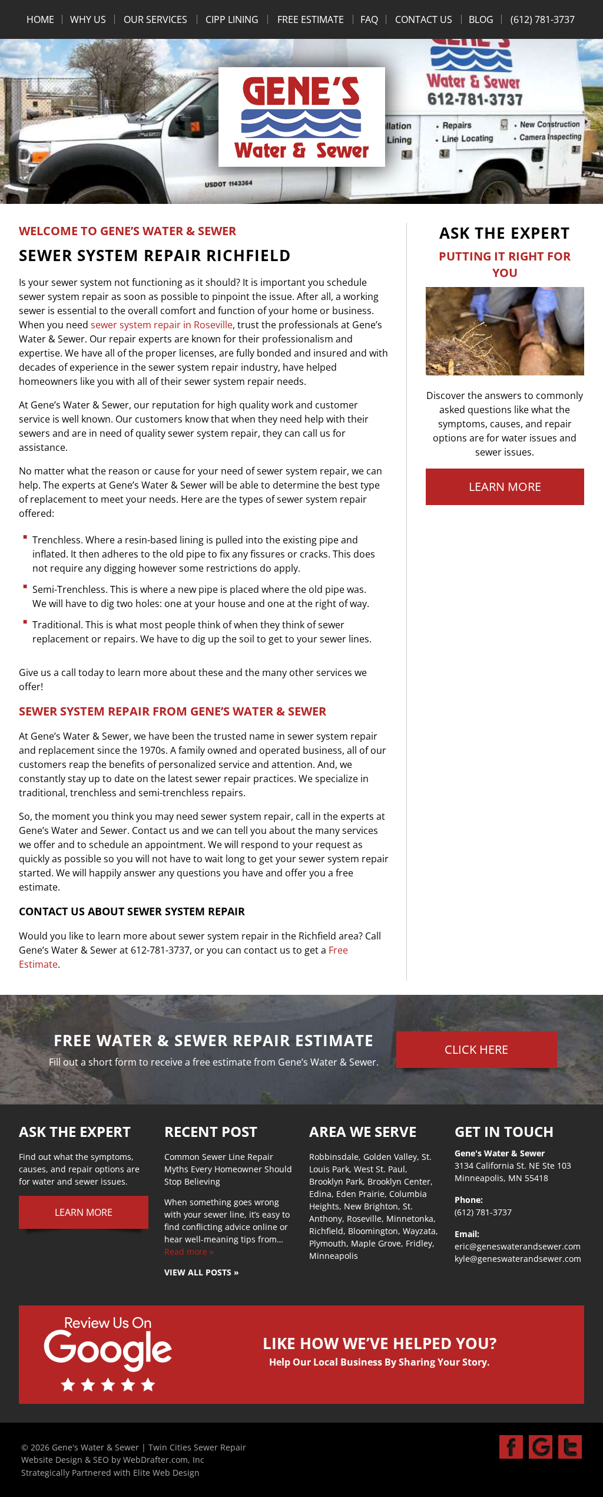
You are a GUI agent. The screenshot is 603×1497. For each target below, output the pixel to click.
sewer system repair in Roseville (162, 324)
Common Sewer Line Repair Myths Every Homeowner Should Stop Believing (228, 1169)
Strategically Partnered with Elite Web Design (110, 1472)
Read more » (189, 1251)
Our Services (155, 19)
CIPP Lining (232, 19)
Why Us (88, 19)
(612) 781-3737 (543, 19)
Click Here (476, 1049)
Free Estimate (310, 19)
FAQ (369, 19)
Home (40, 19)
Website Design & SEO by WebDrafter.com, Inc (112, 1459)
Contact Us (423, 19)
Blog (481, 19)
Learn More (505, 486)
